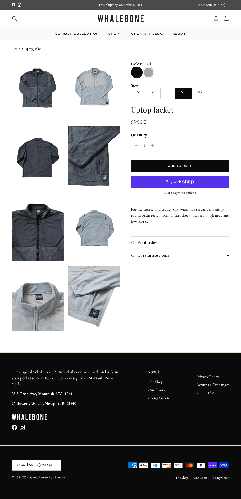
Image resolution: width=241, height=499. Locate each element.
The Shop (155, 382)
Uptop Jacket (32, 49)
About (179, 33)
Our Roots (156, 390)
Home (16, 49)
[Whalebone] (121, 18)
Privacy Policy (208, 376)
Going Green (158, 398)
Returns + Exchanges (213, 384)
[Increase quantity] (154, 145)
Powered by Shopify (52, 477)
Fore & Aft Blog (146, 33)
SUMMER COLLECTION (77, 33)
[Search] (14, 18)
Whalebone (29, 477)
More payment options (180, 193)
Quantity (139, 135)
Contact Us (205, 392)
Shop (113, 33)
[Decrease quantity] (135, 145)
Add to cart (180, 166)
